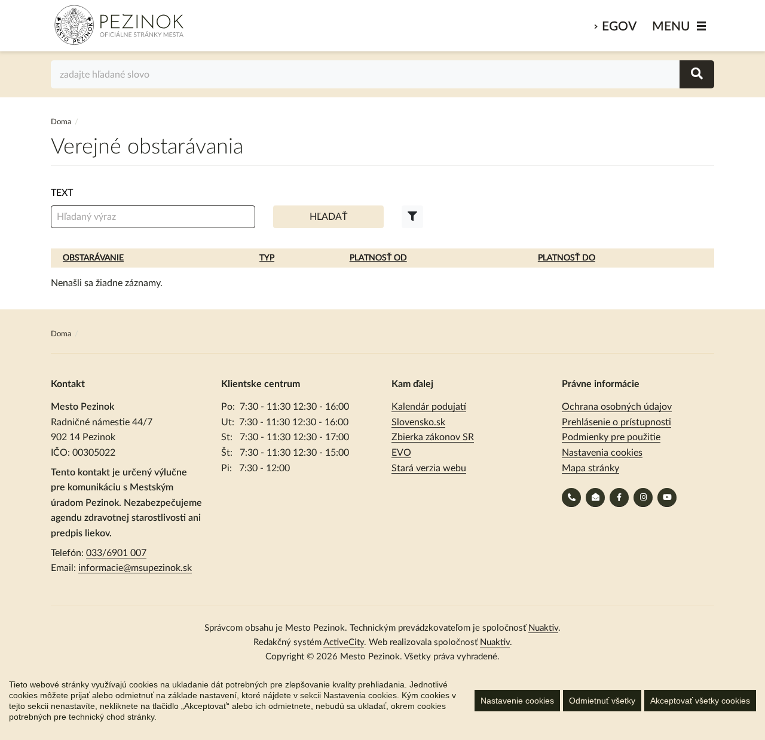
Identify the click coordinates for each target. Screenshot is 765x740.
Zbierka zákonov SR (432, 437)
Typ (266, 258)
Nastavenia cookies (602, 452)
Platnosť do (566, 258)
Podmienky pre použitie (611, 437)
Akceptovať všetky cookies (700, 700)
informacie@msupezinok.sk (135, 568)
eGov (619, 26)
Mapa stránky (590, 468)
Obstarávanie (93, 258)
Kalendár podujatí (428, 407)
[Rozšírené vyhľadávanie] (412, 216)
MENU (671, 26)
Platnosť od (378, 258)
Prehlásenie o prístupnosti (616, 422)
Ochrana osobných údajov (617, 407)
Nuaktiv (543, 628)
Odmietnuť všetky (602, 700)
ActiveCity (343, 642)
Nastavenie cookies (517, 700)
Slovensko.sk (418, 422)
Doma (62, 122)
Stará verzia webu (428, 468)
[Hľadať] (697, 74)
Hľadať (328, 217)
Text (62, 193)
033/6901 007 (116, 553)
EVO (401, 452)
